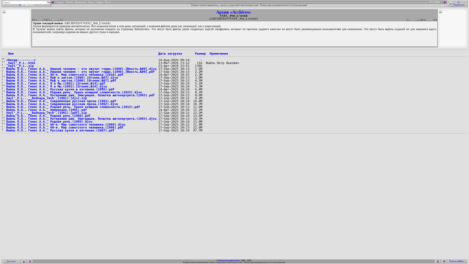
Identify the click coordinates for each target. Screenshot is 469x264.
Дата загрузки (170, 53)
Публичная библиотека (229, 260)
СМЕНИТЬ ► (431, 20)
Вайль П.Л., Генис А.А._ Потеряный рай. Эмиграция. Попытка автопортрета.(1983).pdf (80, 95)
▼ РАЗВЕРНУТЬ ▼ (55, 20)
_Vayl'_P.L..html (21, 63)
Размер (200, 53)
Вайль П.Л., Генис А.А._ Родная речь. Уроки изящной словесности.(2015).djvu (74, 92)
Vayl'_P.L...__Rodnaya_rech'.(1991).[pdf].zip (46, 113)
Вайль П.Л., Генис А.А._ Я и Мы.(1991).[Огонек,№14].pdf (55, 83)
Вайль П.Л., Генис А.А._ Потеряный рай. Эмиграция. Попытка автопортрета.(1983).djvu (81, 118)
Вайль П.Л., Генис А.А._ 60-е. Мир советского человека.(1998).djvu (65, 124)
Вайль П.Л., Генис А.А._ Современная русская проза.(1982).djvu (62, 104)
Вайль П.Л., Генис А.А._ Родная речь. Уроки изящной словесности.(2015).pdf (73, 107)
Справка (99, 2)
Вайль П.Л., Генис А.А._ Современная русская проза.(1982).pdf (61, 101)
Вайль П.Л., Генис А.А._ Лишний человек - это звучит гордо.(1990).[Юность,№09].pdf (80, 72)
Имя (10, 53)
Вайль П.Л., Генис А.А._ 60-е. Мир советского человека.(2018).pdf (64, 74)
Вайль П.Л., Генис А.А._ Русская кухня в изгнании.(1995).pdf (60, 89)
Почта (107, 2)
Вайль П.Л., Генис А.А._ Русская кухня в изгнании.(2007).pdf (60, 130)
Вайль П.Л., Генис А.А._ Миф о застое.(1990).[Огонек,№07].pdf (61, 80)
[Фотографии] (16, 45)
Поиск (90, 2)
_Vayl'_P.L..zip (20, 66)
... (121, 46)
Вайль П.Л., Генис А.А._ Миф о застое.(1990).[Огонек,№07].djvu (62, 77)
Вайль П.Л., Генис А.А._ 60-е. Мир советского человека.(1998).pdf (64, 127)
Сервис (69, 2)
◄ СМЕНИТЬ (38, 20)
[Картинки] (452, 45)
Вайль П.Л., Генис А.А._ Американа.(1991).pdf (46, 110)
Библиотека (80, 2)
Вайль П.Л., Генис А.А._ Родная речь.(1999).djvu (49, 121)
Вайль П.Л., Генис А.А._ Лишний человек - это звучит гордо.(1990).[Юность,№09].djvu (81, 69)
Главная (59, 2)
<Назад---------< (21, 60)
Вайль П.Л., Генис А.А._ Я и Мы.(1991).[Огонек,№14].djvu (56, 86)
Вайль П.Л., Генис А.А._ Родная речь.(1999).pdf (48, 116)
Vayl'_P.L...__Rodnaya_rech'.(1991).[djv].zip (46, 98)
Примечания (219, 53)
